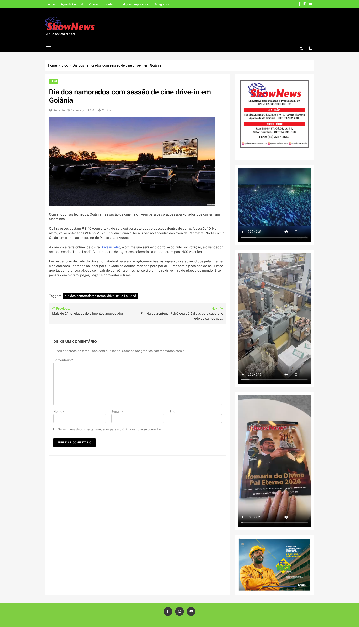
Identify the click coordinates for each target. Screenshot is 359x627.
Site (172, 411)
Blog (54, 81)
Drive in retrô (110, 247)
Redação (59, 110)
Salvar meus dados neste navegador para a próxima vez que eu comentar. (110, 429)
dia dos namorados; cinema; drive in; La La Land (100, 295)
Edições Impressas (134, 4)
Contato (110, 4)
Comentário (63, 360)
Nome (59, 411)
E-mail (117, 411)
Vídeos (93, 4)
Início (51, 4)
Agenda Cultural (72, 4)
